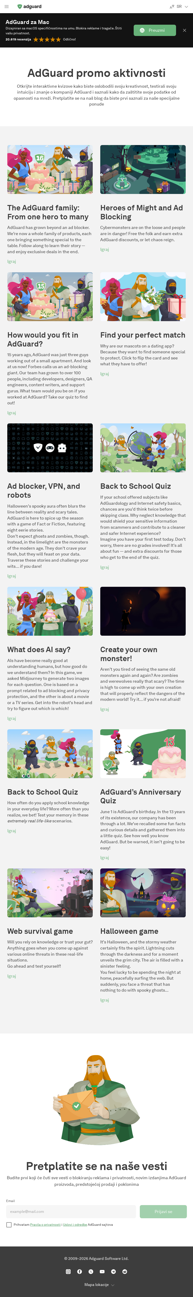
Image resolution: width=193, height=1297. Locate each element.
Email (10, 1201)
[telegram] (113, 1271)
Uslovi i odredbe (75, 1225)
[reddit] (125, 1271)
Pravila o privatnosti (45, 1225)
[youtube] (102, 1271)
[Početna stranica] (29, 6)
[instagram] (68, 1271)
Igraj (11, 261)
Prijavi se (163, 1211)
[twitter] (91, 1271)
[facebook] (79, 1271)
